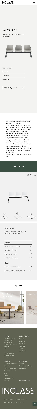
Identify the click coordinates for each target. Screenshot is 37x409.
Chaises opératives (10, 371)
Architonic (22, 351)
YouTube (22, 346)
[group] (12, 307)
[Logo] (7, 2)
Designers (22, 368)
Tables (6, 373)
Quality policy (19, 402)
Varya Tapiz (10, 30)
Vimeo (21, 349)
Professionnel (25, 380)
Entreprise (23, 361)
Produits (7, 361)
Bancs (6, 376)
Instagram (22, 339)
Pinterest (22, 341)
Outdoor (6, 381)
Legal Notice (8, 402)
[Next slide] (31, 307)
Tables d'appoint (9, 378)
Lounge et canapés (10, 368)
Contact (7, 336)
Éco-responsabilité (25, 366)
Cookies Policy (20, 399)
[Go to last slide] (5, 307)
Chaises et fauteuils (10, 363)
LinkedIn (22, 344)
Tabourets (7, 366)
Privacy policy (8, 399)
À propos (22, 363)
